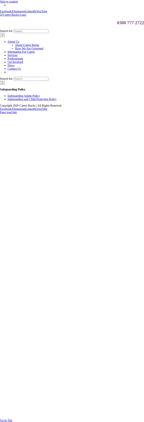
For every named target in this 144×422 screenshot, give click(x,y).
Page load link (8, 112)
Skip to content (9, 1)
